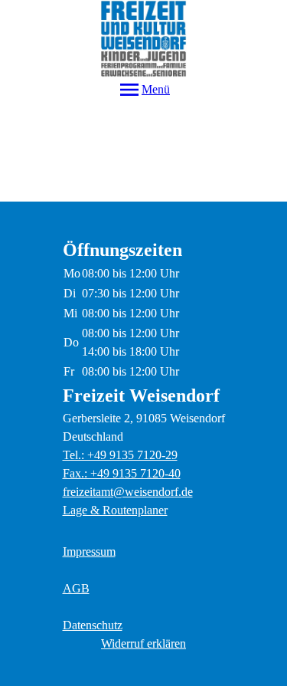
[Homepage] (143, 38)
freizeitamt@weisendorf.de (128, 491)
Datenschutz (92, 625)
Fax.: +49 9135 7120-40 (122, 473)
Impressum (89, 551)
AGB (76, 588)
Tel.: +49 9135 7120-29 (120, 454)
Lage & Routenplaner (115, 510)
